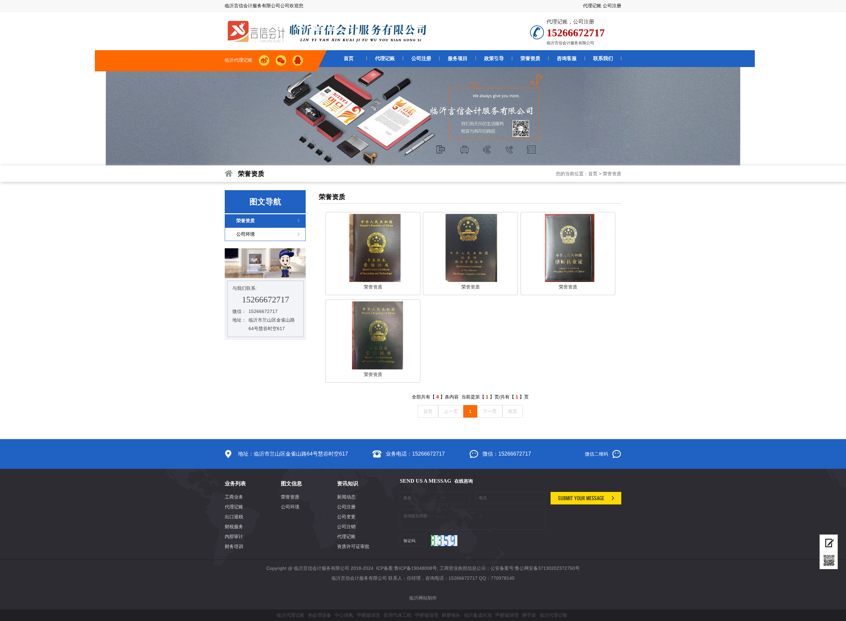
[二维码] (829, 560)
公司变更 (346, 516)
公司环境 (290, 506)
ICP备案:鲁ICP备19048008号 (406, 568)
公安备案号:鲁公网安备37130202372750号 (535, 568)
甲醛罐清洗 (368, 615)
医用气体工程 (397, 615)
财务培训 (234, 546)
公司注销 (346, 526)
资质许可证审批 (353, 546)
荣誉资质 (612, 173)
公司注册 (612, 5)
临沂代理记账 (290, 615)
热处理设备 (319, 615)
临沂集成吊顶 (478, 615)
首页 (592, 173)
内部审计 (234, 536)
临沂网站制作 (423, 598)
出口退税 (234, 516)
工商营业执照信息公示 (463, 568)
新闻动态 (346, 497)
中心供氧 (344, 615)
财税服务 (234, 526)
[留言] (829, 543)
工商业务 (234, 497)
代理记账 (592, 5)
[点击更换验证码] (444, 540)
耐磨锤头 (451, 615)
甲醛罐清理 (426, 615)
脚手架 (529, 615)
